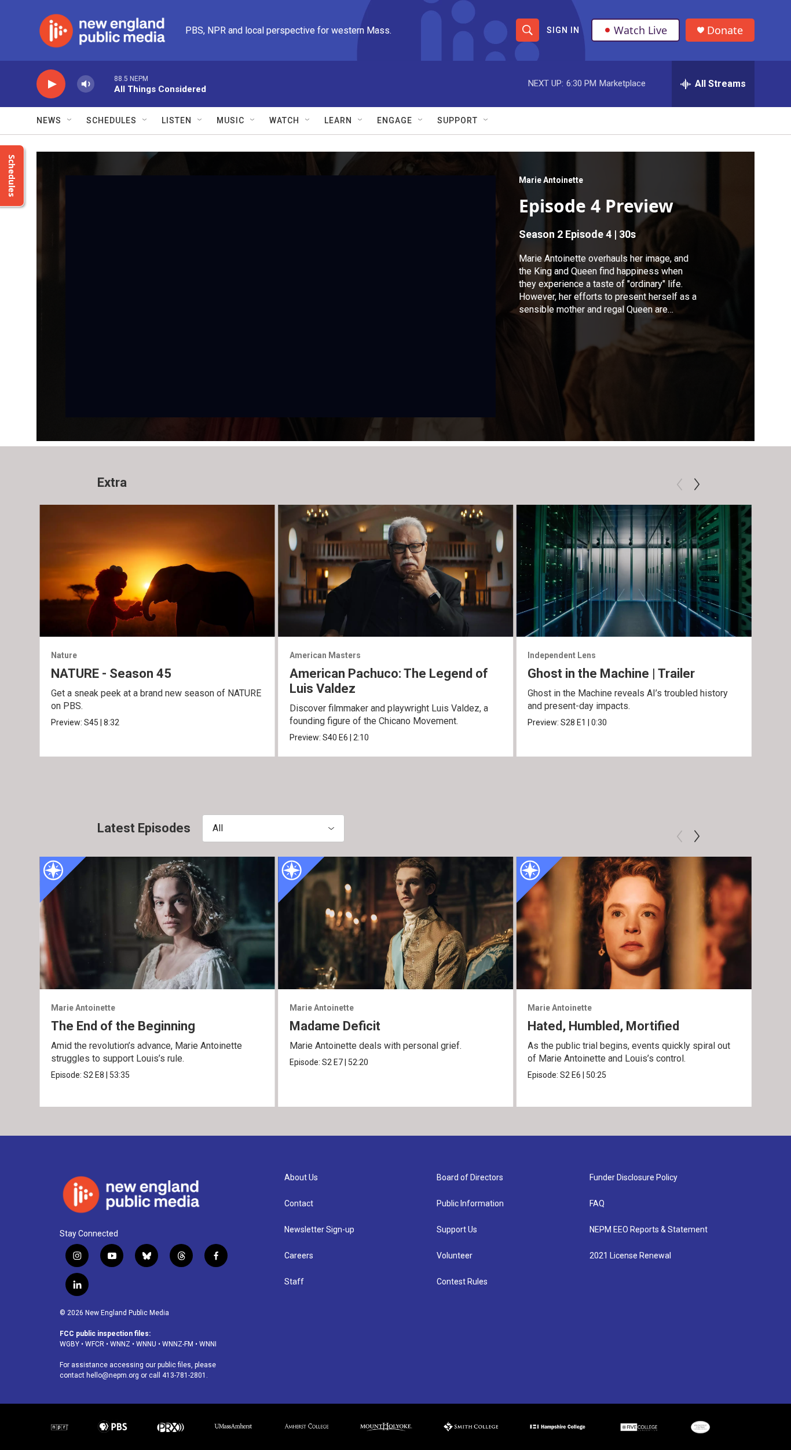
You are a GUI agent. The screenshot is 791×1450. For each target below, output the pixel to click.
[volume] (86, 84)
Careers (298, 1255)
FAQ (597, 1203)
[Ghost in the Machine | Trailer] (634, 571)
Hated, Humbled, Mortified (603, 1026)
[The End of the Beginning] (157, 923)
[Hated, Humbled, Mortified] (634, 923)
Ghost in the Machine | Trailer (611, 673)
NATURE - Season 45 (111, 673)
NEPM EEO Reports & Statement (648, 1229)
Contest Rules (462, 1282)
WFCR (94, 1344)
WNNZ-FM (177, 1344)
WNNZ (120, 1344)
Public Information (470, 1203)
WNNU (146, 1344)
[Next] (696, 484)
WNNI (208, 1344)
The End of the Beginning (123, 1026)
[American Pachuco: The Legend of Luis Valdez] (396, 571)
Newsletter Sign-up (319, 1229)
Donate (725, 30)
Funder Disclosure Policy (633, 1177)
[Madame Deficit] (396, 923)
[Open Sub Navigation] (70, 120)
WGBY (69, 1344)
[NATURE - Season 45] (157, 571)
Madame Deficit (335, 1026)
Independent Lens (562, 655)
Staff (294, 1282)
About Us (301, 1177)
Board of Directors (470, 1177)
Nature (64, 655)
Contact (298, 1203)
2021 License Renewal (630, 1255)
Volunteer (455, 1255)
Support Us (457, 1229)
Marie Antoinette (551, 180)
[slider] (104, 84)
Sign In (563, 30)
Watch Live (640, 30)
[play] (51, 84)
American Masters (325, 655)
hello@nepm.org (112, 1375)
